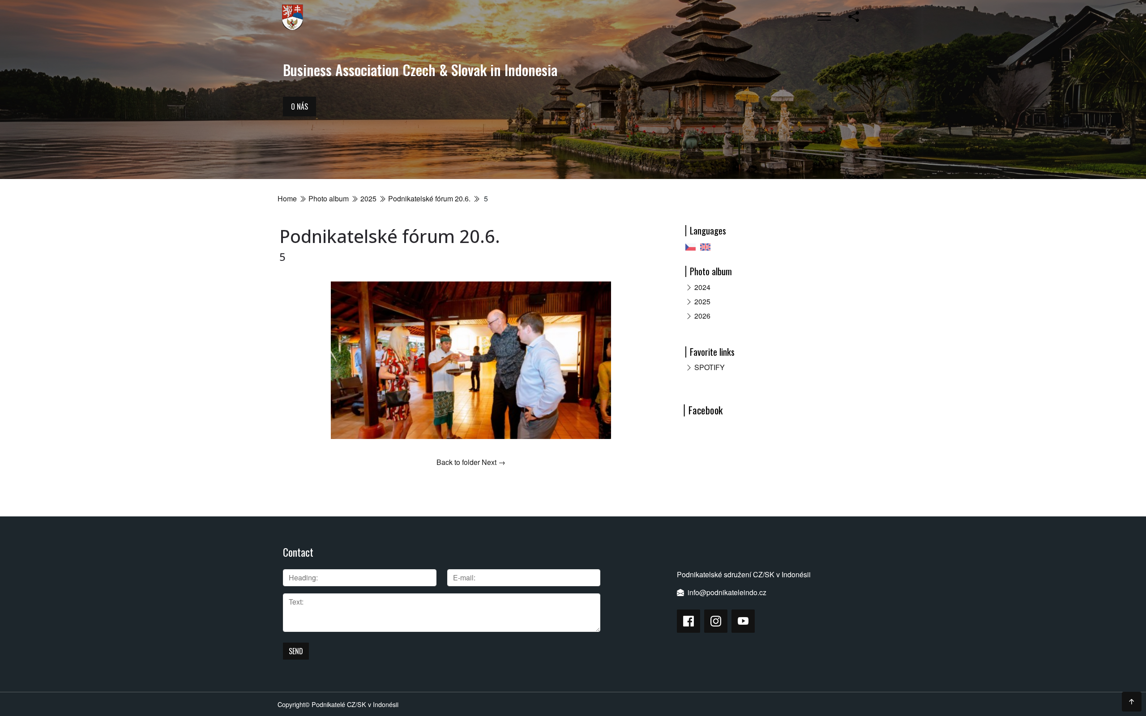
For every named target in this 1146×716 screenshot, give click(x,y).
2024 (702, 287)
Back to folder (458, 462)
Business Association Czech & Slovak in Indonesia (420, 69)
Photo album (328, 198)
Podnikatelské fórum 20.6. (429, 198)
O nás (299, 106)
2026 (702, 316)
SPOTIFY (709, 367)
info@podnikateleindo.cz (727, 592)
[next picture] (648, 360)
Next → (493, 462)
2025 (368, 198)
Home (287, 198)
